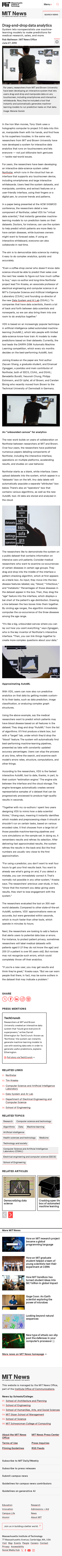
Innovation (7, 1509)
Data (20, 1127)
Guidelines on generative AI (18, 1491)
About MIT (36, 1517)
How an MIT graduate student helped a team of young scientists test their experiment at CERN (41, 1262)
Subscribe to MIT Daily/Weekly (20, 1460)
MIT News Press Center (45, 1434)
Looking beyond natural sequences (40, 1317)
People (25, 1543)
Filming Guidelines (13, 1448)
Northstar (7, 172)
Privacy (6, 1546)
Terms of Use (10, 1443)
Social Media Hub (11, 1550)
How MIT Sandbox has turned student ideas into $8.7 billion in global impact (42, 1280)
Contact (44, 1543)
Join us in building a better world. (21, 1526)
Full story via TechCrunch (20, 1057)
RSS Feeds (38, 1448)
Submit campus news (15, 1475)
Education (7, 1505)
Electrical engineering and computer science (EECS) (29, 1157)
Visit (4, 1543)
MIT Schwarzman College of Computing (28, 1423)
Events (17, 1543)
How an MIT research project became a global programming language (43, 1241)
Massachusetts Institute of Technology (22, 1536)
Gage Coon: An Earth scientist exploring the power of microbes (39, 1299)
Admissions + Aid (40, 1509)
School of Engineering (18, 1107)
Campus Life (8, 1513)
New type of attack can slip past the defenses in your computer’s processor (42, 1337)
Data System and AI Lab (25, 300)
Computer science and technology (33, 1121)
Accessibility (17, 1546)
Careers (34, 1543)
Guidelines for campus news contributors (26, 1483)
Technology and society (15, 1143)
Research (8, 1121)
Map (10, 1543)
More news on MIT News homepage (23, 1354)
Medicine (43, 1137)
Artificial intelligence (13, 1132)
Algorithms (9, 1127)
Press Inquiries (40, 1443)
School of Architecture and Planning (26, 1400)
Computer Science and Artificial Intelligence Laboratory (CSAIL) (25, 1150)
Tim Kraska (12, 1080)
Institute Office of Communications (34, 1389)
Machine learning (35, 1127)
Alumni (5, 1517)
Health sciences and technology (19, 1137)
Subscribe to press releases (19, 1468)
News (34, 1513)
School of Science (16, 1419)
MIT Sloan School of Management (25, 1414)
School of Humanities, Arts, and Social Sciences (33, 1409)
